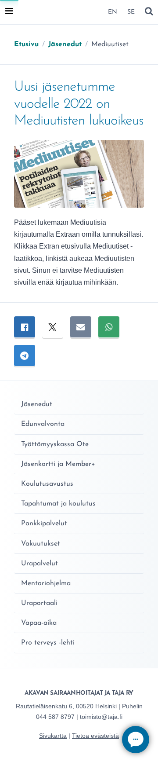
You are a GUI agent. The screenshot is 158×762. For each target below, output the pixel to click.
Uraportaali (39, 603)
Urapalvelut (39, 563)
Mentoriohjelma (46, 583)
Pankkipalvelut (44, 523)
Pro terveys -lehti (48, 642)
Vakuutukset (40, 543)
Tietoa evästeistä (95, 736)
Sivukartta (53, 736)
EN (112, 12)
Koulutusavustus (47, 483)
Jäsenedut (36, 404)
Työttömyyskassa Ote (55, 444)
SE (131, 12)
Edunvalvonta (43, 424)
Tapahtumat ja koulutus (58, 503)
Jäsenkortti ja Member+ (58, 464)
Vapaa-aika (39, 622)
